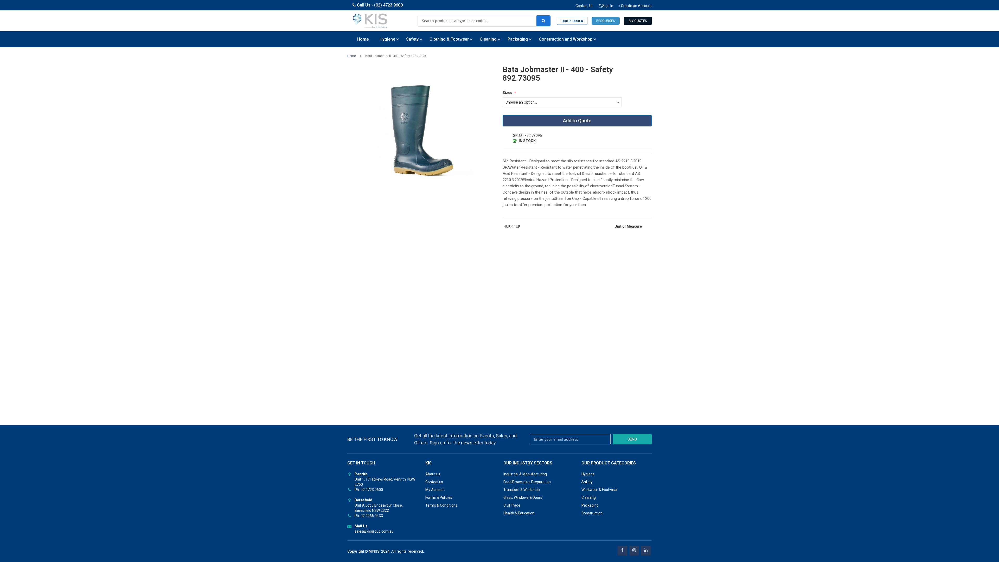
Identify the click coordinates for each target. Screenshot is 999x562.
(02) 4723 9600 (388, 5)
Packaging (590, 505)
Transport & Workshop (521, 490)
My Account (435, 490)
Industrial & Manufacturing (525, 474)
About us (432, 474)
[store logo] (370, 21)
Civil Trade (511, 505)
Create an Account (636, 6)
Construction (592, 513)
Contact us (434, 482)
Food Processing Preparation (527, 482)
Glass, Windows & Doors (522, 497)
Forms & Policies (438, 497)
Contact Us (584, 6)
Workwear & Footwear (599, 490)
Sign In (607, 6)
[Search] (543, 20)
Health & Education (518, 513)
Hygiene (588, 474)
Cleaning (588, 497)
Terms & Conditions (441, 505)
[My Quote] (638, 21)
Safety (587, 482)
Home (351, 56)
